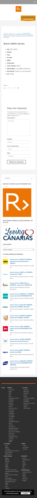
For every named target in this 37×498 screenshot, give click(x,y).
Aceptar (25, 493)
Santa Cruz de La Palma (29, 403)
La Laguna (11, 411)
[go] (31, 178)
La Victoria (11, 420)
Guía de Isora (12, 426)
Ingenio (7, 468)
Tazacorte (26, 405)
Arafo (10, 393)
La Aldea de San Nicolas (11, 469)
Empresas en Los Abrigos (9, 36)
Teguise (24, 464)
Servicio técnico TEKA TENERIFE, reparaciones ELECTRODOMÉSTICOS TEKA (21, 328)
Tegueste (11, 440)
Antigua (24, 480)
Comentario (11, 118)
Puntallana (26, 401)
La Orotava (11, 415)
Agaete (6, 458)
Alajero (7, 447)
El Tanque (11, 405)
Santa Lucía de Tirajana (10, 479)
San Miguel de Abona (14, 421)
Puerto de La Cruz (13, 430)
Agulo (6, 445)
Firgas (6, 464)
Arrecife (24, 458)
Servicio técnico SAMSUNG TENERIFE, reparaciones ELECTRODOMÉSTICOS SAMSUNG (21, 363)
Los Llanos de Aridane (29, 398)
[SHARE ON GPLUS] (11, 87)
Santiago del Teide (13, 436)
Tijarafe (25, 406)
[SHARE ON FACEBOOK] (8, 87)
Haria (23, 461)
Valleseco (7, 488)
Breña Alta (26, 391)
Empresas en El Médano (14, 34)
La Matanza (11, 413)
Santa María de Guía (10, 481)
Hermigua (7, 449)
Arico (10, 395)
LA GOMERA (7, 443)
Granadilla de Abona (14, 428)
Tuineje (24, 473)
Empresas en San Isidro (22, 36)
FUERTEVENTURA (25, 470)
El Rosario (11, 401)
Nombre (9, 139)
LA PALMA (25, 387)
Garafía (25, 396)
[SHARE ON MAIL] (18, 87)
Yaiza (23, 468)
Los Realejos (12, 416)
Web (8, 153)
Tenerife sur (11, 389)
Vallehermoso (8, 454)
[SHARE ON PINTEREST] (14, 87)
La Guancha (11, 410)
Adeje (10, 391)
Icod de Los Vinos (13, 408)
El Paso (25, 395)
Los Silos (11, 418)
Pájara (23, 475)
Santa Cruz (11, 433)
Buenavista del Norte (14, 398)
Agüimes (7, 459)
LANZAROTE (24, 456)
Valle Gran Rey (8, 452)
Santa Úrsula (12, 435)
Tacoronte (11, 438)
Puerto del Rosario (26, 472)
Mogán (7, 473)
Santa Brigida (8, 478)
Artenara (7, 461)
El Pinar (24, 445)
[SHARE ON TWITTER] (4, 88)
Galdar (6, 466)
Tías (23, 466)
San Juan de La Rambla (14, 431)
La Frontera (25, 447)
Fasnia (10, 423)
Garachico (11, 425)
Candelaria (11, 400)
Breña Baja (26, 393)
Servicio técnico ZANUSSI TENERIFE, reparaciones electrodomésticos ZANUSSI (21, 261)
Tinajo (23, 463)
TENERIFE (9, 387)
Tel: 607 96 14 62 (28, 17)
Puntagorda (26, 400)
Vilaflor (10, 441)
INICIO (3, 387)
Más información (14, 493)
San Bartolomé (26, 459)
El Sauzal (11, 403)
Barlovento (26, 389)
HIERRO (23, 443)
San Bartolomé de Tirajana (11, 474)
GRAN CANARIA (8, 456)
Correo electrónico (13, 146)
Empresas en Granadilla (27, 34)
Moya (6, 476)
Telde (6, 485)
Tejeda (6, 483)
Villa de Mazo (27, 408)
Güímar (10, 406)
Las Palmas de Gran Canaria (12, 471)
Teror (6, 486)
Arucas (6, 463)
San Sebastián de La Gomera (12, 450)
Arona (10, 396)
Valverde (25, 449)
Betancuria (25, 478)
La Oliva (24, 477)
